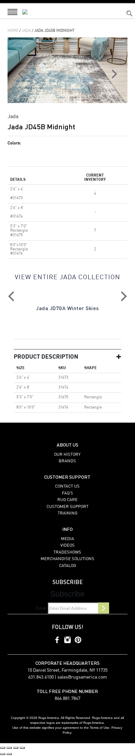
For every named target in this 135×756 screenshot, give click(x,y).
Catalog (67, 566)
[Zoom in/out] (2, 748)
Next (124, 296)
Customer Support (67, 507)
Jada (26, 31)
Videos (67, 545)
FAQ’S (67, 493)
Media (67, 539)
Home (13, 31)
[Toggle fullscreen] (9, 748)
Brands (67, 461)
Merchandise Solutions (67, 559)
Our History (67, 454)
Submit (103, 608)
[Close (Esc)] (22, 748)
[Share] (15, 748)
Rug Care (67, 500)
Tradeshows (67, 552)
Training (67, 513)
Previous (11, 296)
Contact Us (67, 486)
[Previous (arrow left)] (2, 754)
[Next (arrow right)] (9, 754)
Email (41, 608)
